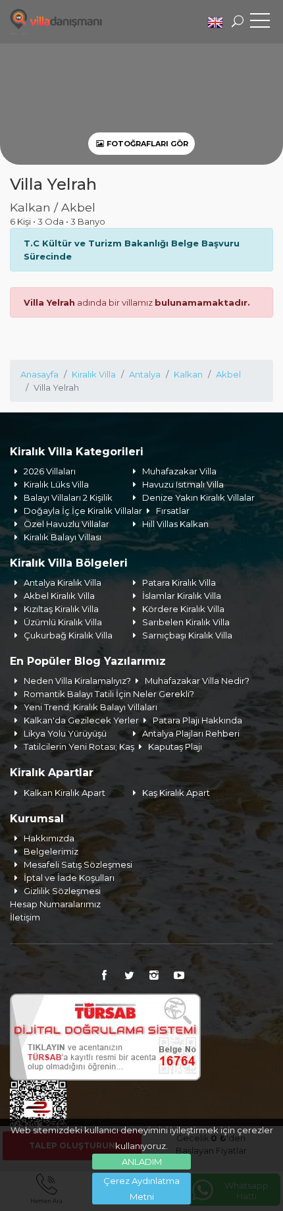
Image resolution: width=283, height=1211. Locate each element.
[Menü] (260, 23)
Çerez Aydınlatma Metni (141, 1188)
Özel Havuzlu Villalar (66, 524)
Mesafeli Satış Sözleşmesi (78, 864)
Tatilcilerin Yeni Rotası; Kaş (79, 746)
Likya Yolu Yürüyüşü (65, 733)
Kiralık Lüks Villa (56, 484)
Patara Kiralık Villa (179, 582)
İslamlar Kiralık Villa (181, 595)
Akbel (228, 374)
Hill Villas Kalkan (175, 524)
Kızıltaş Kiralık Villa (61, 609)
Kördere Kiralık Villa (183, 609)
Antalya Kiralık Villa (62, 582)
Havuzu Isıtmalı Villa (183, 484)
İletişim (25, 917)
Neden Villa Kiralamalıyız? (77, 680)
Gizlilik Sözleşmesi (62, 891)
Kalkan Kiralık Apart (64, 792)
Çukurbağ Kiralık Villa (68, 635)
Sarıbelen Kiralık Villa (186, 622)
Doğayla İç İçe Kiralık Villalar (83, 510)
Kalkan (188, 374)
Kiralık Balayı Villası (62, 537)
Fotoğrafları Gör (146, 143)
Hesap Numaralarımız (55, 904)
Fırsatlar (173, 510)
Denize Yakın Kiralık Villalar (198, 497)
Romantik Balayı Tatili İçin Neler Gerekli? (109, 694)
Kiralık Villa (94, 374)
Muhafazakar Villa (179, 471)
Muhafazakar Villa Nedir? (197, 680)
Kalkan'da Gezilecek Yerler (81, 720)
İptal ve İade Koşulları (69, 877)
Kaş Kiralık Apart (176, 792)
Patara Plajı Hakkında (197, 720)
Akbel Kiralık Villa (59, 595)
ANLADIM (142, 1161)
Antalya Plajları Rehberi (191, 733)
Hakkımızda (49, 838)
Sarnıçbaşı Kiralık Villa (187, 635)
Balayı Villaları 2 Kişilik (68, 497)
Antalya (145, 374)
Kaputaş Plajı (175, 746)
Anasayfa (39, 374)
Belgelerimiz (51, 851)
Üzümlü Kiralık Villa (63, 622)
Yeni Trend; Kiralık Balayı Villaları (90, 707)
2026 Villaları (50, 471)
